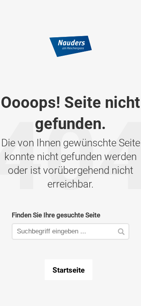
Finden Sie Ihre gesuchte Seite (56, 214)
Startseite (68, 270)
